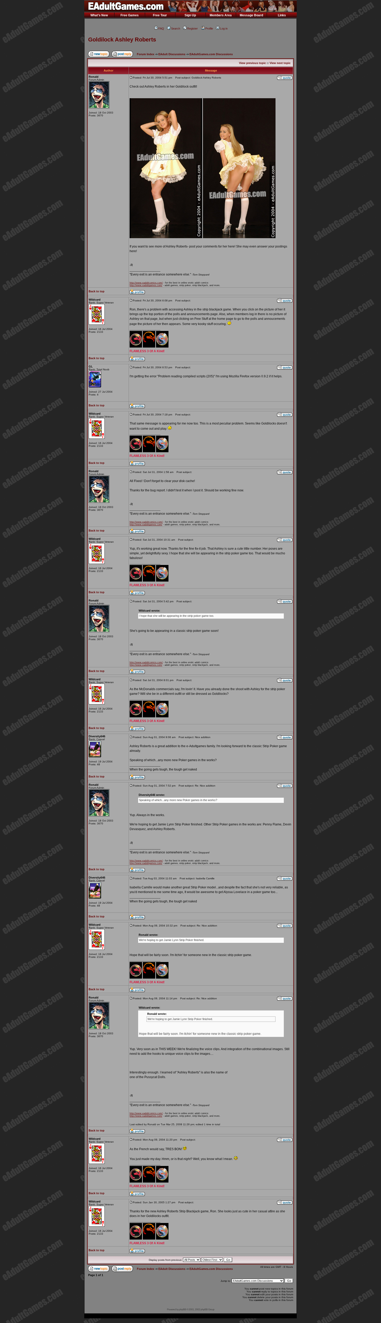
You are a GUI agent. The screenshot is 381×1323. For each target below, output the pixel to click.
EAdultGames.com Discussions (211, 54)
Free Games (130, 15)
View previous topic (252, 63)
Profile (209, 28)
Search (175, 28)
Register (192, 28)
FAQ (161, 28)
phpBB (182, 1309)
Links (282, 15)
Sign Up (190, 15)
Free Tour (160, 15)
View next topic (280, 63)
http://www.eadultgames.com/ (146, 285)
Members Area (221, 15)
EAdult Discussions (171, 54)
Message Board (251, 15)
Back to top (96, 291)
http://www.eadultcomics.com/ (146, 282)
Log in (224, 28)
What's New (99, 15)
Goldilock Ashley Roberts (122, 39)
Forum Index (145, 54)
